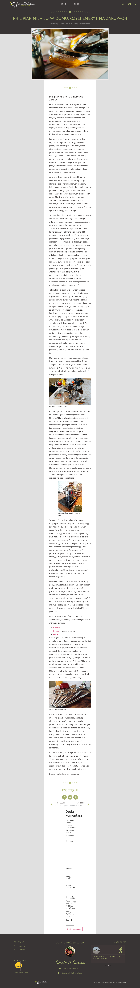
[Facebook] (129, 4)
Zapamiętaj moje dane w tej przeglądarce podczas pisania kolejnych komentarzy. (71, 902)
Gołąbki (56, 627)
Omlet (56, 634)
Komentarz (70, 842)
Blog (77, 4)
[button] (123, 4)
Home (63, 4)
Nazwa (69, 868)
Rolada (56, 631)
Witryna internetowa (70, 886)
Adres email (68, 877)
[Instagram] (135, 4)
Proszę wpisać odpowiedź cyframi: (70, 914)
